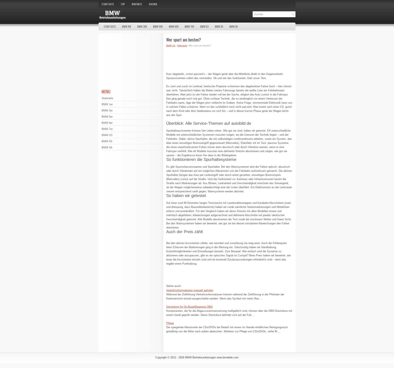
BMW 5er (158, 26)
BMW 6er (174, 26)
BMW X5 (219, 26)
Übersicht (182, 45)
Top (123, 4)
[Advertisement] (229, 58)
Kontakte (137, 4)
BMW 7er (189, 26)
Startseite (108, 4)
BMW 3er (142, 26)
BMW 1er (126, 26)
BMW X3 (204, 26)
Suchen (153, 4)
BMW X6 (233, 26)
